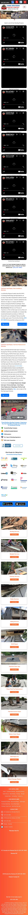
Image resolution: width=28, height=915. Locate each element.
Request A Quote (21, 324)
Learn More (14, 534)
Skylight (23, 793)
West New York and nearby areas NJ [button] (14, 897)
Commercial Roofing (11, 791)
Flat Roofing (14, 796)
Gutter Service (6, 793)
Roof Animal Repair (15, 801)
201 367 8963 (18, 366)
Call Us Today (18, 445)
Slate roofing (12, 793)
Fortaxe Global (20, 913)
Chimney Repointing (5, 803)
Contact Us (20, 796)
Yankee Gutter (8, 796)
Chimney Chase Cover (6, 806)
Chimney (18, 793)
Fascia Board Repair (15, 803)
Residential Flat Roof (5, 801)
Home (4, 791)
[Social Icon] (14, 458)
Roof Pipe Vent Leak (16, 806)
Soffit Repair (22, 801)
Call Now (6, 324)
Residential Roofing (20, 791)
